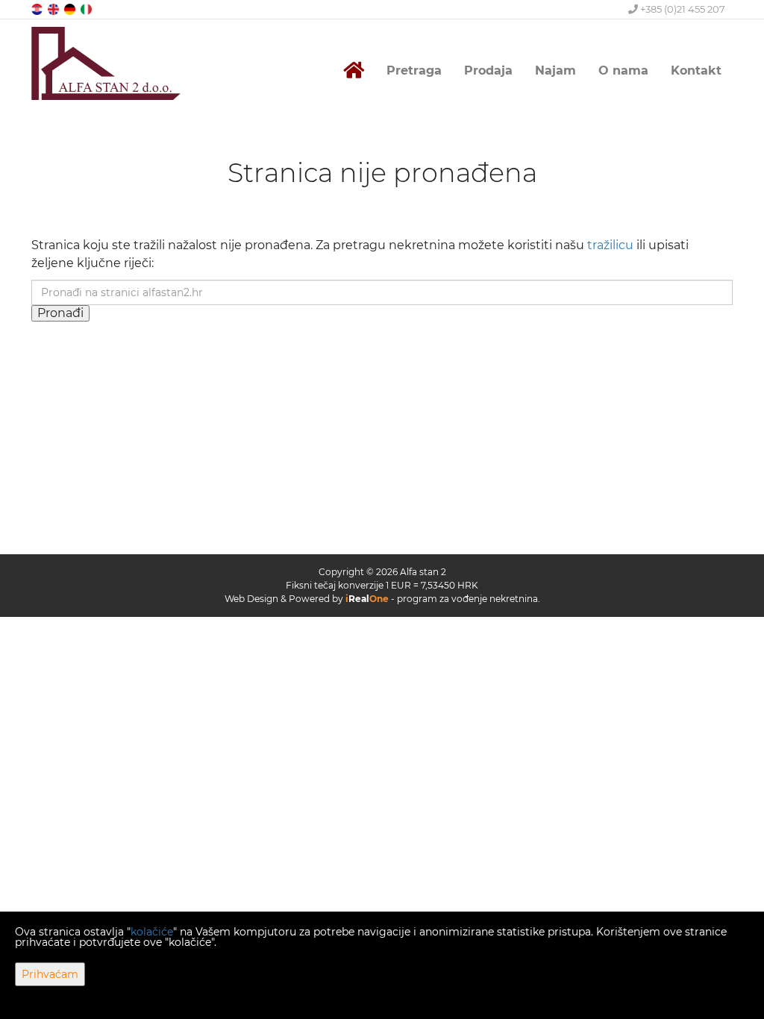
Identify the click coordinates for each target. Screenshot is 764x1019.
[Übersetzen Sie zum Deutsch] (71, 8)
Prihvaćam (50, 974)
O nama (623, 70)
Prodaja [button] (488, 70)
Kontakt (696, 70)
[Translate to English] (54, 8)
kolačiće (152, 931)
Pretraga (414, 70)
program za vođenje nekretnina (467, 598)
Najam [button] (555, 70)
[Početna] (353, 70)
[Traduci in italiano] (87, 8)
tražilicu (610, 245)
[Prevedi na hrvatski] (38, 8)
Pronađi (60, 313)
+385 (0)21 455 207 (681, 9)
